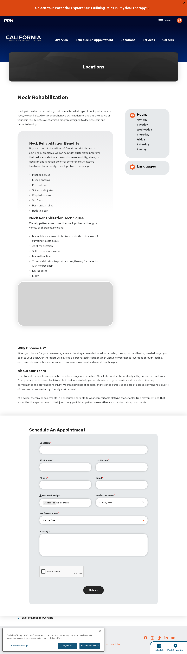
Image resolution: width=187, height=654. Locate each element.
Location (44, 442)
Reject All (67, 645)
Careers (168, 40)
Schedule (159, 650)
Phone (43, 478)
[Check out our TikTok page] (159, 639)
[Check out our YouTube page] (173, 638)
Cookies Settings (19, 645)
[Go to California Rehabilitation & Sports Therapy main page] (24, 38)
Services (149, 40)
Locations (128, 40)
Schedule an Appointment (94, 40)
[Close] (100, 631)
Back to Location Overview (37, 617)
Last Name (102, 460)
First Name (45, 460)
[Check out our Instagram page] (152, 639)
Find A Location (175, 650)
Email (99, 478)
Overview (61, 40)
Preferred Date (105, 495)
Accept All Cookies (90, 645)
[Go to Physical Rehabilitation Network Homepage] (12, 22)
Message (44, 531)
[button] (179, 19)
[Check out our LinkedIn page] (166, 639)
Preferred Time (48, 513)
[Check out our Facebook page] (145, 638)
